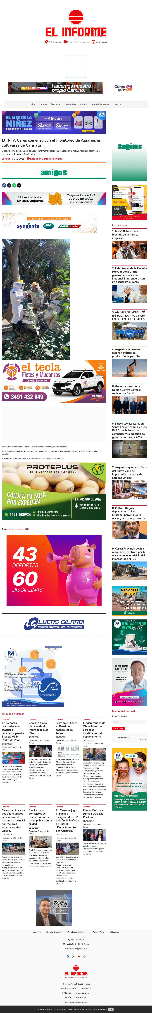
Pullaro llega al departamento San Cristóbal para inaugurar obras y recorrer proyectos (129, 513)
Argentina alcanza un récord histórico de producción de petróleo (126, 353)
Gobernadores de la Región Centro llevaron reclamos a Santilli (127, 390)
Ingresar (115, 932)
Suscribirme (118, 729)
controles (19, 529)
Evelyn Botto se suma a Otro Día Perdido (93, 814)
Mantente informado (124, 711)
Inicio (33, 104)
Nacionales (71, 104)
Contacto (37, 932)
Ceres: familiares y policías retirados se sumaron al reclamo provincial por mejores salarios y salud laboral (13, 821)
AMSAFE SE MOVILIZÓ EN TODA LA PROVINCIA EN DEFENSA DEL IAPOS (128, 315)
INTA (27, 529)
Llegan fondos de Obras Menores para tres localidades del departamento (94, 729)
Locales (43, 104)
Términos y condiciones (77, 932)
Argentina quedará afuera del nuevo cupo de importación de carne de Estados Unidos (129, 473)
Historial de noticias (54, 932)
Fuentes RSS (98, 932)
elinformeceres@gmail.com (76, 948)
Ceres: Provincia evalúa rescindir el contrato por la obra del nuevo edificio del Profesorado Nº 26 (128, 554)
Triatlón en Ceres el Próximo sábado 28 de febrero (66, 728)
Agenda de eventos (101, 104)
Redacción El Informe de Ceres (46, 158)
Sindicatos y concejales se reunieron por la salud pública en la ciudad (40, 817)
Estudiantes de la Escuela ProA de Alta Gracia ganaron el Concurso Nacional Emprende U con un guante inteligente (129, 275)
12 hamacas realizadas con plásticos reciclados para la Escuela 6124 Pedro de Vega (13, 731)
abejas (11, 529)
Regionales (56, 104)
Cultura (84, 104)
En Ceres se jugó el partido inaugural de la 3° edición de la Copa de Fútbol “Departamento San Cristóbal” (67, 821)
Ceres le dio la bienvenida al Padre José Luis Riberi (38, 728)
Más (116, 104)
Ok (110, 1009)
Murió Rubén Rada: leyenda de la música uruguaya (125, 234)
